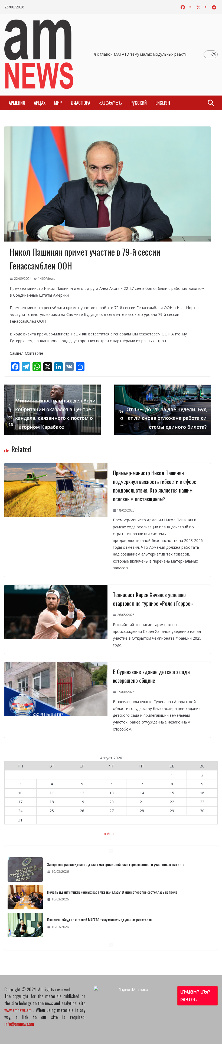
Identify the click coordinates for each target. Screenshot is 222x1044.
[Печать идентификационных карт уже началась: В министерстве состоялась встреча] (25, 897)
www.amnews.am (18, 1010)
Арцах (39, 102)
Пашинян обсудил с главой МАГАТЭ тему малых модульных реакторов (125, 54)
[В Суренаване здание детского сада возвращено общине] (55, 665)
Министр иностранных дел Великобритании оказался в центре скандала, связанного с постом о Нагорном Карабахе (52, 413)
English (162, 102)
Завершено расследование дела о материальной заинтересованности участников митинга (115, 864)
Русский (138, 102)
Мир (58, 102)
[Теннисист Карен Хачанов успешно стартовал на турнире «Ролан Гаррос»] (55, 588)
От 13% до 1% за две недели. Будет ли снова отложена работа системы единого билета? (162, 418)
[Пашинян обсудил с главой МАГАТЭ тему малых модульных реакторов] (25, 925)
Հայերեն (110, 102)
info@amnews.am (19, 1024)
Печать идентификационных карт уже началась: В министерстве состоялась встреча (112, 892)
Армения (17, 102)
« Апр (109, 833)
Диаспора (80, 102)
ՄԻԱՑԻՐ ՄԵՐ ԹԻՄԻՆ (195, 996)
